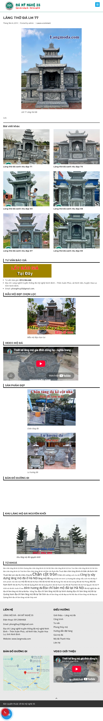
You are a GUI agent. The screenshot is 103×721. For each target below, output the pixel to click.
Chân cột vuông (64, 575)
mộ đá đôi (10, 588)
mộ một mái (16, 582)
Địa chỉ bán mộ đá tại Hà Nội (63, 588)
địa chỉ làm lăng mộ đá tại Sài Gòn (30, 594)
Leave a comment (43, 23)
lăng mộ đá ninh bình (57, 579)
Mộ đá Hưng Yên (57, 582)
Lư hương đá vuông (73, 578)
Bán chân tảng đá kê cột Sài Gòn (86, 568)
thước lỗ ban (19, 588)
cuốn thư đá (75, 575)
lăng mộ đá (44, 578)
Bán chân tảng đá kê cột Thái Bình (15, 571)
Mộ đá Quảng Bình (31, 585)
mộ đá (24, 581)
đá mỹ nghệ (89, 588)
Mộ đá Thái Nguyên (85, 585)
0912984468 (20, 619)
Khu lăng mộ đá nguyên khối (29, 557)
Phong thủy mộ (61, 627)
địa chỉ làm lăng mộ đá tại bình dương (55, 591)
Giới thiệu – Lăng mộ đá (65, 615)
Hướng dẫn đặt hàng (63, 631)
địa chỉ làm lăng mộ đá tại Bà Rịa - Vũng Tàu (20, 591)
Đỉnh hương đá (33, 588)
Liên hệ (57, 642)
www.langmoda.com (21, 638)
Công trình (58, 619)
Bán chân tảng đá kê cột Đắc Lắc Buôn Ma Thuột (45, 571)
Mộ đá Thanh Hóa (59, 585)
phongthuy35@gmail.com (22, 288)
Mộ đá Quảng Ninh (45, 585)
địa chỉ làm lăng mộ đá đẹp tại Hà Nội (60, 594)
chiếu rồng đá (26, 575)
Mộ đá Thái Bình (72, 585)
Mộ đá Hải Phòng (83, 582)
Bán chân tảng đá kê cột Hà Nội (40, 568)
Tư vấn (57, 623)
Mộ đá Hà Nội (44, 581)
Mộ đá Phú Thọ (18, 585)
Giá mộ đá (58, 634)
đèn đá (97, 588)
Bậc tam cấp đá (14, 575)
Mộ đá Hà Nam (33, 582)
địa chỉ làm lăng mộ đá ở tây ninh (24, 597)
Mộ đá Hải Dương (70, 582)
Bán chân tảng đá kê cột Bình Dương (16, 568)
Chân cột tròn (44, 574)
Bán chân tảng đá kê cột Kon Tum (63, 568)
